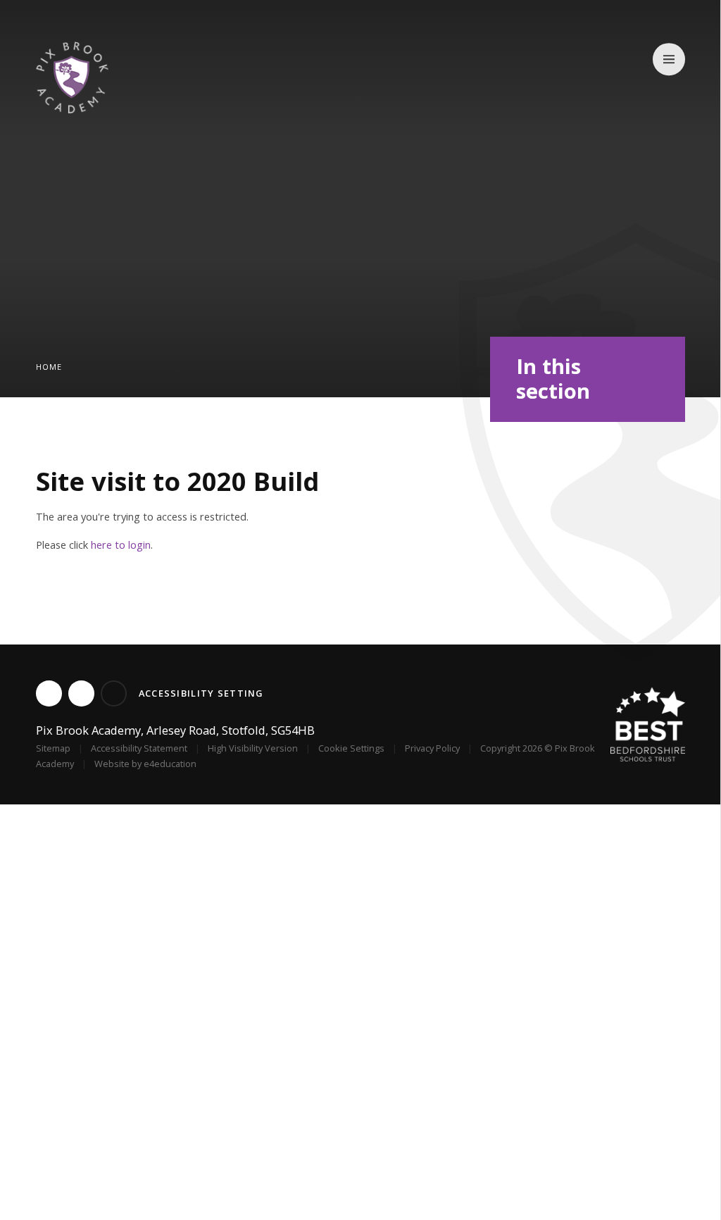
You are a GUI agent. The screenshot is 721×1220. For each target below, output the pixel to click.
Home (49, 366)
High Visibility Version (253, 748)
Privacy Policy (432, 748)
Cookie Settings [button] (351, 748)
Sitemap (53, 748)
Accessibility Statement (139, 748)
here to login (121, 544)
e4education (170, 763)
